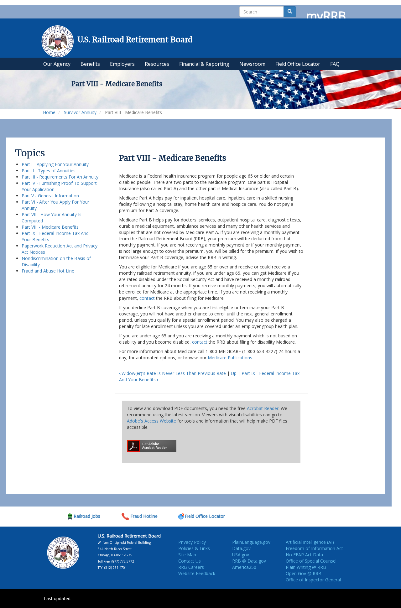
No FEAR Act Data (304, 555)
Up (234, 373)
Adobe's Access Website (151, 421)
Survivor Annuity (80, 112)
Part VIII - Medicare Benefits (50, 227)
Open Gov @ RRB (303, 573)
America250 (244, 567)
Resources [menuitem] (157, 63)
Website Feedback (196, 573)
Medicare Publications (230, 358)
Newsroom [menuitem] (252, 63)
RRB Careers (191, 567)
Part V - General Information (50, 196)
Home (49, 112)
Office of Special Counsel (311, 561)
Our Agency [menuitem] (56, 63)
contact (147, 298)
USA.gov (240, 555)
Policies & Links (194, 548)
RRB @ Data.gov (249, 561)
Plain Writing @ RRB (306, 567)
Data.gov (241, 548)
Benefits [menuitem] (90, 63)
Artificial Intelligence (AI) (310, 542)
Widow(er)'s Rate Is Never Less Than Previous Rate (172, 373)
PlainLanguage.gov (251, 542)
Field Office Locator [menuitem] (297, 63)
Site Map (187, 555)
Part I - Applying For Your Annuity (55, 164)
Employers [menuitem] (122, 63)
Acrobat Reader (263, 408)
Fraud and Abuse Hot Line (48, 271)
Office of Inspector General (313, 580)
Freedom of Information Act (314, 548)
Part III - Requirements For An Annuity (60, 177)
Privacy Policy (192, 542)
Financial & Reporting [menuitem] (204, 63)
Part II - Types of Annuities (49, 171)
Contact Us (189, 561)
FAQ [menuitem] (335, 63)
